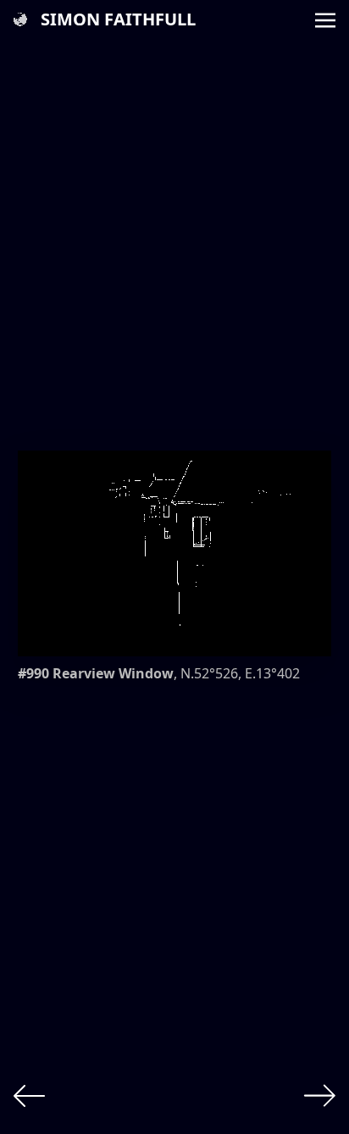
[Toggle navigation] (325, 18)
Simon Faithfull (118, 19)
